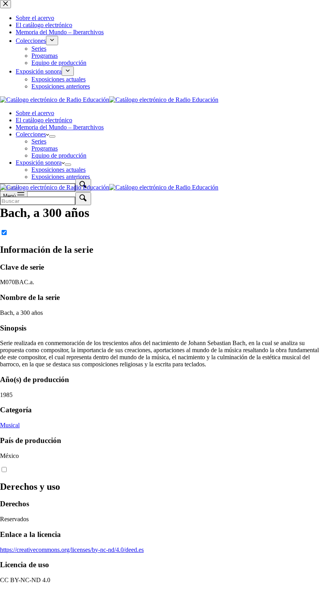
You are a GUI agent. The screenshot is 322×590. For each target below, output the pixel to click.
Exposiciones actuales (58, 169)
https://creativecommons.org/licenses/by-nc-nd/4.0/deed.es (72, 549)
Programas (44, 148)
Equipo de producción (58, 155)
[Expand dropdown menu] (52, 136)
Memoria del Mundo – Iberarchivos (60, 127)
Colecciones (31, 134)
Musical (10, 425)
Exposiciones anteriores (60, 176)
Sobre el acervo (35, 113)
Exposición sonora (39, 162)
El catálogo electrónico (44, 120)
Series (38, 141)
